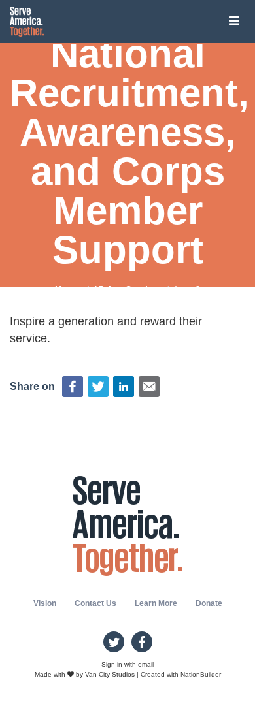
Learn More (156, 603)
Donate (209, 603)
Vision (44, 603)
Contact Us (95, 603)
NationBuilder (200, 674)
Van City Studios (110, 674)
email (146, 664)
